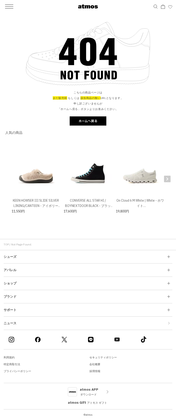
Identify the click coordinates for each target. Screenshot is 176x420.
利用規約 (9, 357)
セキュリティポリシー (103, 357)
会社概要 (94, 364)
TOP (6, 244)
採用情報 (94, 371)
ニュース (10, 323)
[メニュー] (9, 6)
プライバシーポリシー (17, 371)
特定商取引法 (12, 364)
